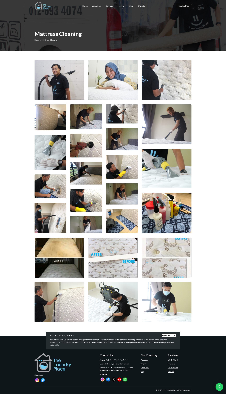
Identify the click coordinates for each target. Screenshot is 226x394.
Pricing (143, 364)
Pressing (171, 364)
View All (171, 372)
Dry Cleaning (173, 368)
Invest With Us (168, 335)
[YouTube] (119, 379)
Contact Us (145, 368)
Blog (142, 372)
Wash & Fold (173, 360)
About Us (144, 360)
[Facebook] (42, 380)
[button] (219, 387)
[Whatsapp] (125, 379)
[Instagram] (37, 380)
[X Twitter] (113, 379)
